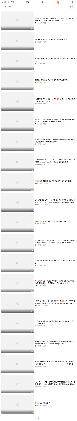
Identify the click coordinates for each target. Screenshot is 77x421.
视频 (58, 2)
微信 (42, 2)
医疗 (27, 2)
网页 (12, 2)
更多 (73, 2)
